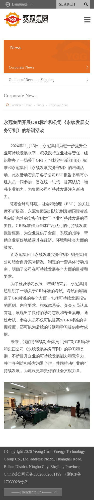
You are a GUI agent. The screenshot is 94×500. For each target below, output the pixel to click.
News (40, 105)
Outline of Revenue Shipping (49, 80)
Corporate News (49, 67)
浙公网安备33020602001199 (37, 474)
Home (28, 105)
